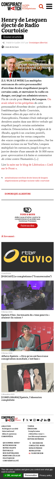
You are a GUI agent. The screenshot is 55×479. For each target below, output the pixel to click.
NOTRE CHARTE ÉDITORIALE (9, 449)
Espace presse (35, 448)
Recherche (37, 443)
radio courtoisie (42, 181)
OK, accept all (13, 475)
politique (23, 181)
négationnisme (11, 181)
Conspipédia (7, 436)
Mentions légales (11, 456)
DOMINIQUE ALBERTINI (18, 194)
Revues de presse (36, 439)
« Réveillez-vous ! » (36, 434)
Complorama (34, 431)
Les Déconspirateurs (37, 436)
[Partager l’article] (3, 43)
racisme (31, 181)
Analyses (6, 426)
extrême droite (25, 178)
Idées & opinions (9, 434)
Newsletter (35, 451)
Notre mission (9, 445)
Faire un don (37, 453)
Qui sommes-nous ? (11, 443)
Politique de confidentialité (11, 459)
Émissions (32, 429)
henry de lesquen (40, 178)
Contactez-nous (37, 445)
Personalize (31, 475)
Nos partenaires (11, 453)
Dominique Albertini (38, 43)
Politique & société (10, 429)
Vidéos (31, 426)
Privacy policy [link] (46, 475)
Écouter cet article (12, 37)
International (8, 431)
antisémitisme (11, 178)
